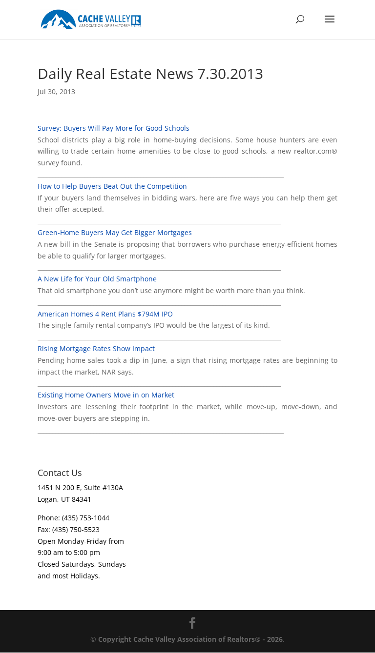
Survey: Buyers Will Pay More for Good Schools (113, 128)
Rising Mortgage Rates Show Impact (96, 348)
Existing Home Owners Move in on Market (106, 394)
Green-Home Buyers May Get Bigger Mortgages (115, 232)
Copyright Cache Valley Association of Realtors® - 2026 (190, 639)
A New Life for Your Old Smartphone (97, 278)
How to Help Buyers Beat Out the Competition (112, 186)
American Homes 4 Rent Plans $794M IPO (105, 313)
